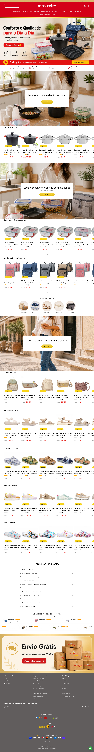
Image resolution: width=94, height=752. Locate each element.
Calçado (64, 678)
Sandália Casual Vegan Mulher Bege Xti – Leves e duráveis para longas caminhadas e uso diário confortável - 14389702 (82, 434)
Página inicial (7, 683)
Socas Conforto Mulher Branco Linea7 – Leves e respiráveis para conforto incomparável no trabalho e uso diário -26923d (29, 546)
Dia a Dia (64, 688)
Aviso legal (72, 750)
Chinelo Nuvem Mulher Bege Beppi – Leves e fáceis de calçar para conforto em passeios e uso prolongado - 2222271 (47, 472)
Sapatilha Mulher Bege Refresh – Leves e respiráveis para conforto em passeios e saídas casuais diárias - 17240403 (82, 509)
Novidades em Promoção (68, 696)
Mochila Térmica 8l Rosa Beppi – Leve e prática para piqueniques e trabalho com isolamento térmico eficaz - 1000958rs (82, 282)
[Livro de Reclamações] (47, 718)
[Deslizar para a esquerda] (44, 161)
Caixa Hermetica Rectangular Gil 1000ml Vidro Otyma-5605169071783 (82, 244)
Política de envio (65, 750)
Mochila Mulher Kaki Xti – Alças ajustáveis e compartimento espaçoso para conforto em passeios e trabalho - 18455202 (12, 396)
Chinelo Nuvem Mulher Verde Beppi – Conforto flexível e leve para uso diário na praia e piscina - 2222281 (82, 472)
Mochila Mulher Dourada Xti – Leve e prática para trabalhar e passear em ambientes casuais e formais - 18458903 (47, 396)
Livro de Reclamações (38, 691)
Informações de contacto (37, 750)
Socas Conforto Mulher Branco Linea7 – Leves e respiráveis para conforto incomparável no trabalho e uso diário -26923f (12, 546)
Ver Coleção (47, 101)
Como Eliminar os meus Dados (40, 693)
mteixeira (48, 741)
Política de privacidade (26, 750)
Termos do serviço (56, 750)
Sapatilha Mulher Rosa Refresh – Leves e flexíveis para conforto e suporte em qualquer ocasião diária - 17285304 (12, 509)
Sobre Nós (6, 680)
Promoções (64, 686)
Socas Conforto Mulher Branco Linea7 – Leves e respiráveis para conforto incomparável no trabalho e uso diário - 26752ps (47, 546)
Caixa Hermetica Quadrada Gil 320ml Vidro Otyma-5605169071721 (28, 244)
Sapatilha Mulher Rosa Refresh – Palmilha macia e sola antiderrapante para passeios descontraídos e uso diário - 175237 (29, 509)
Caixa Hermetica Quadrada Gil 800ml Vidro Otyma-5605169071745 (63, 244)
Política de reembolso (47, 750)
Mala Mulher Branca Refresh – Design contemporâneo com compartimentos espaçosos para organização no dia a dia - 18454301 (29, 396)
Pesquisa (6, 678)
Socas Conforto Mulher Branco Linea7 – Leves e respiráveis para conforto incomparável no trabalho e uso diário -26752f (64, 546)
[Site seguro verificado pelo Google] (39, 718)
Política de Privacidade (38, 678)
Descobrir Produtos (47, 194)
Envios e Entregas (37, 683)
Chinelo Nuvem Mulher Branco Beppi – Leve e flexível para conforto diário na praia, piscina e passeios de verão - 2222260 (64, 472)
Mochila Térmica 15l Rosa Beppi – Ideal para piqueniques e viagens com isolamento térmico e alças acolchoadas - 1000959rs (12, 282)
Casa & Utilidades (66, 693)
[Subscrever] (29, 706)
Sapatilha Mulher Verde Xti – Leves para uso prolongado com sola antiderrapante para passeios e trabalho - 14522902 (64, 509)
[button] (12, 6)
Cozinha (64, 691)
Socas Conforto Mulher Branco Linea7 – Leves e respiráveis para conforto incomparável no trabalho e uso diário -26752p (82, 546)
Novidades (64, 680)
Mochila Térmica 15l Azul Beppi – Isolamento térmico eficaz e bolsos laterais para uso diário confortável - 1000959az (29, 282)
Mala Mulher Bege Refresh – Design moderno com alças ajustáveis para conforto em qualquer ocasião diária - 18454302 (64, 396)
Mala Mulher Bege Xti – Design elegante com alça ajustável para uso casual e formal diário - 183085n (82, 396)
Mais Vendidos (65, 683)
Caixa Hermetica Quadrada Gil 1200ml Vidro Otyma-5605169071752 (11, 244)
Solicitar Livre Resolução (39, 698)
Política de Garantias (38, 696)
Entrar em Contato (8, 686)
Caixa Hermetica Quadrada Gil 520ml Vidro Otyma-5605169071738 (46, 244)
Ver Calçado (47, 346)
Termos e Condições (38, 686)
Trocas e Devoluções (38, 680)
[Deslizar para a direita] (50, 161)
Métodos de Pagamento (38, 688)
